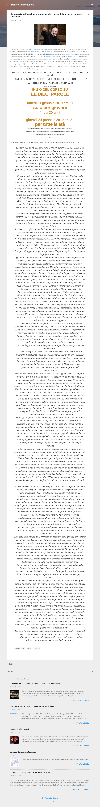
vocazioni (37, 648)
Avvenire (45, 69)
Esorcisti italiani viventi (19, 729)
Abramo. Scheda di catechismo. (23, 752)
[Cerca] (92, 5)
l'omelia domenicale (34, 52)
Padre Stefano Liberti (22, 4)
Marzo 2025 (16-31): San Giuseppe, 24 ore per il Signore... (33, 706)
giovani (17, 648)
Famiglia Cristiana (70, 54)
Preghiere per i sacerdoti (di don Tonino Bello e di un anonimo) (35, 683)
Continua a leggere (81, 700)
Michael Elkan (55, 801)
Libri (23, 648)
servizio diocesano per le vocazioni (51, 56)
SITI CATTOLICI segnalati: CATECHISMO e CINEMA (31, 773)
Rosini (29, 648)
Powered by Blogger (51, 798)
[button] (88, 14)
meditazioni (48, 52)
